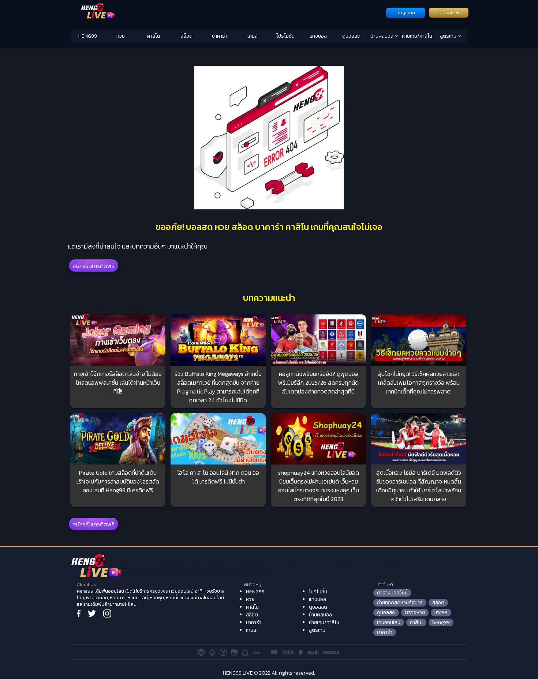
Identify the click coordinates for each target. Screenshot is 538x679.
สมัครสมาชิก (449, 13)
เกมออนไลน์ (388, 622)
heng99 (441, 622)
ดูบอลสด (351, 36)
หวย (120, 36)
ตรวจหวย (415, 612)
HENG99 (87, 36)
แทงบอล (318, 36)
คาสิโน (153, 36)
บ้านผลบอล (382, 36)
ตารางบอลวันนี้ (392, 593)
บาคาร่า (219, 36)
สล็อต (186, 36)
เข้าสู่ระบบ (405, 13)
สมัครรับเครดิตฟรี (93, 265)
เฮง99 (441, 612)
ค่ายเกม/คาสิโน (417, 36)
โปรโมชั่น (285, 36)
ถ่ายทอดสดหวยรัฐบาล (400, 603)
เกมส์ (252, 36)
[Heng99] (227, 12)
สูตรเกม (448, 36)
